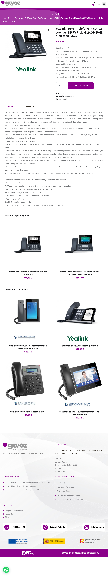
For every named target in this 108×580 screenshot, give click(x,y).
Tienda (11, 18)
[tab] (11, 106)
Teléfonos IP (43, 18)
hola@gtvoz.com (97, 527)
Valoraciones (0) (28, 106)
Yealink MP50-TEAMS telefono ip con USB (80, 346)
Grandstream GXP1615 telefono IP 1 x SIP (28, 412)
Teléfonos (19, 18)
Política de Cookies (64, 491)
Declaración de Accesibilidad (68, 495)
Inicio (4, 18)
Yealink (64, 99)
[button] (104, 4)
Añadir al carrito (80, 86)
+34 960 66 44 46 (18, 527)
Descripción (11, 106)
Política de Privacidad (65, 487)
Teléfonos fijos (30, 18)
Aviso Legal (61, 483)
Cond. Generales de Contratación (70, 500)
